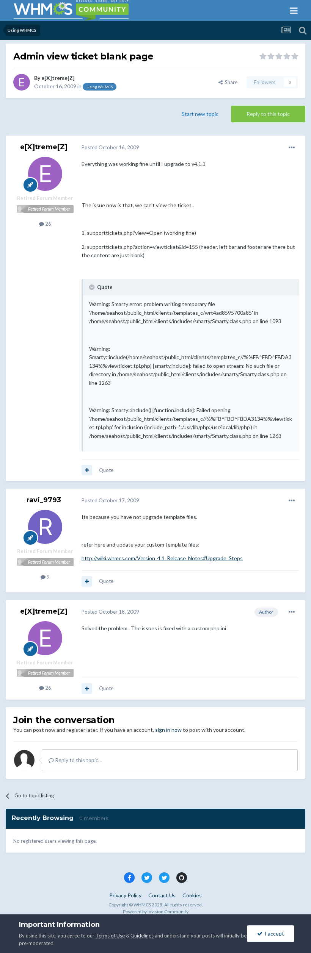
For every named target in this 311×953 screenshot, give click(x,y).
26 (47, 224)
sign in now (168, 729)
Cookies (192, 895)
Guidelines (142, 936)
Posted (110, 147)
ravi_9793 (44, 500)
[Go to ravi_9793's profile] (45, 527)
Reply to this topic (268, 114)
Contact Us (162, 895)
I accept (273, 933)
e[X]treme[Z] (58, 78)
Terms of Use (110, 936)
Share (230, 82)
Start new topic (200, 114)
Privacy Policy (125, 895)
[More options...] (291, 147)
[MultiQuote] (87, 470)
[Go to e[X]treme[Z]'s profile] (21, 82)
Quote (106, 470)
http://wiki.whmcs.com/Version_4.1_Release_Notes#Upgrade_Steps (162, 558)
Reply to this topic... (78, 760)
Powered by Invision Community (155, 911)
